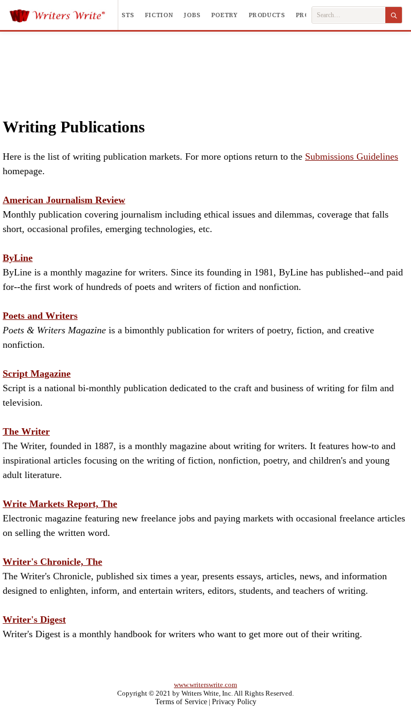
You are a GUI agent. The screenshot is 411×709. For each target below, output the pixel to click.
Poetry (224, 15)
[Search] (393, 15)
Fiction (159, 15)
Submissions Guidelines (351, 156)
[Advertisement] (205, 64)
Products (267, 15)
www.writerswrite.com (205, 685)
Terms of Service (181, 702)
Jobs (192, 15)
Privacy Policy (234, 702)
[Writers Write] (63, 15)
